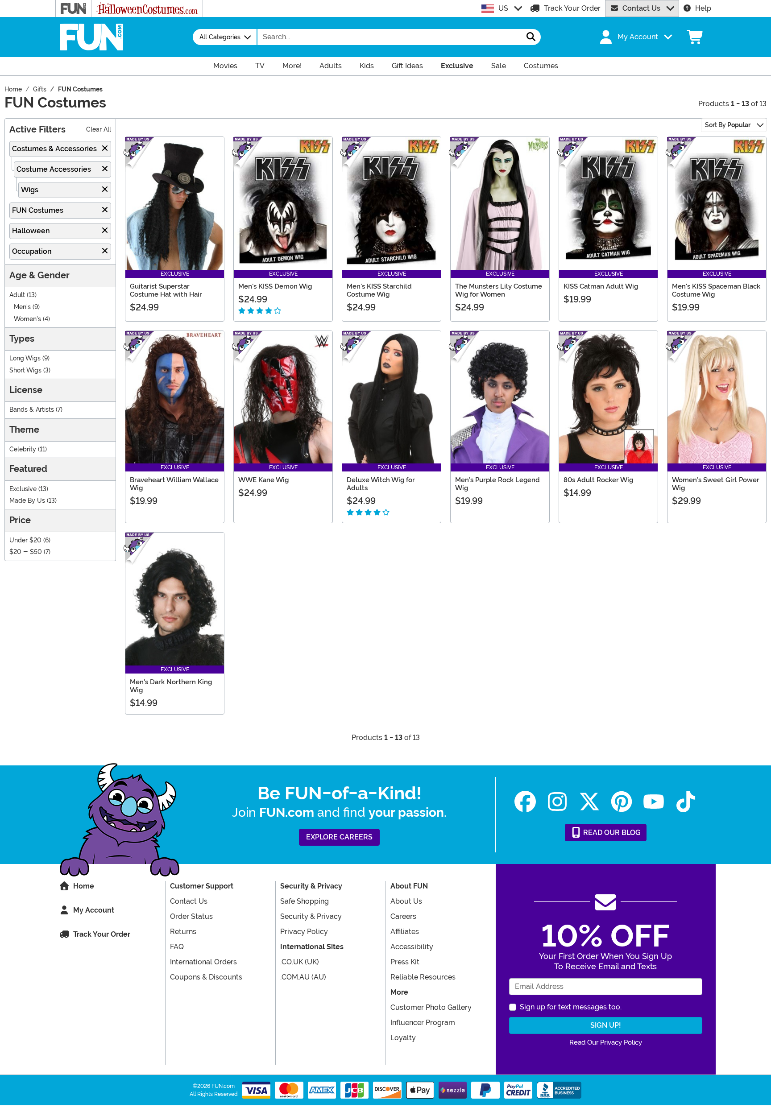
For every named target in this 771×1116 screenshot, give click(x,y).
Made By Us (27, 500)
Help (703, 8)
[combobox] (389, 37)
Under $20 (25, 540)
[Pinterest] (621, 802)
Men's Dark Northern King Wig (171, 686)
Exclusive (23, 489)
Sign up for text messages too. (571, 1007)
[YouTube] (653, 802)
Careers (403, 916)
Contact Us (641, 8)
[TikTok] (685, 802)
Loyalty (403, 1037)
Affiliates (404, 931)
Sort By (727, 124)
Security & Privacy (311, 916)
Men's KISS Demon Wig (275, 286)
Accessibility (411, 946)
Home (83, 886)
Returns (183, 931)
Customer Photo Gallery (431, 1007)
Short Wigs (25, 370)
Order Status (191, 916)
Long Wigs (25, 358)
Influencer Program (422, 1022)
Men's (22, 307)
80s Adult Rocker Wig (598, 480)
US (503, 8)
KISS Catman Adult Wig (601, 286)
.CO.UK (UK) (299, 962)
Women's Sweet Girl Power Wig (715, 484)
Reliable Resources (423, 977)
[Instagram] (557, 802)
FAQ (177, 946)
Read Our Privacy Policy (605, 1042)
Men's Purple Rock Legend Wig (497, 484)
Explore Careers (339, 837)
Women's (27, 319)
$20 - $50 (25, 552)
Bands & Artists (31, 409)
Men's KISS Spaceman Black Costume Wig (716, 290)
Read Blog (611, 832)
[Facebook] (525, 802)
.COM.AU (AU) (303, 977)
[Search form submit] (531, 37)
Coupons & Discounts (206, 977)
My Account (93, 910)
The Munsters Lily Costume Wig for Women (498, 290)
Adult (17, 295)
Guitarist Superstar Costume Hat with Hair (166, 290)
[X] (589, 802)
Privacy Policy (304, 931)
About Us (406, 901)
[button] (635, 37)
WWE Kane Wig (263, 480)
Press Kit (404, 962)
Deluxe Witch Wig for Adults (381, 484)
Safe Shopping (304, 901)
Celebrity (22, 449)
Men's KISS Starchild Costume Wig (379, 290)
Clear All (98, 129)
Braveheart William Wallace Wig (174, 484)
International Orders (203, 962)
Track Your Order (572, 8)
